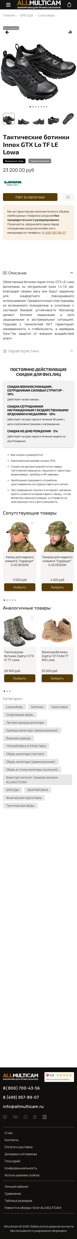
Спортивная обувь (19, 715)
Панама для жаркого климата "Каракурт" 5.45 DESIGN (57, 561)
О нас (9, 1133)
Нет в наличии (30, 197)
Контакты (12, 1140)
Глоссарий (12, 1161)
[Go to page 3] (9, 600)
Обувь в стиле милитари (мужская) (32, 769)
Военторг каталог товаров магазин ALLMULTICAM (32, 779)
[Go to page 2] (7, 600)
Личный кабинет (17, 1186)
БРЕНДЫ (26, 15)
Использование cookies (22, 1175)
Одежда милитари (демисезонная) (32, 730)
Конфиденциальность (21, 1168)
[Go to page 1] (4, 600)
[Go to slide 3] (35, 106)
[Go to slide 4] (38, 106)
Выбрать (19, 587)
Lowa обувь (46, 15)
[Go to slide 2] (33, 106)
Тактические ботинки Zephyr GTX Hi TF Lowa (19, 656)
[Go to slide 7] (46, 106)
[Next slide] (71, 118)
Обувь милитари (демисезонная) (30, 762)
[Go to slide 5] (41, 106)
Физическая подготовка (24, 798)
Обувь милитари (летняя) (25, 754)
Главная (9, 15)
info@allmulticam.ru (23, 1106)
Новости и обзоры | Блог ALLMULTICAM (33, 1208)
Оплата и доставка (19, 1147)
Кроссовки (60, 707)
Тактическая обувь (20, 805)
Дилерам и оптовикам (21, 1154)
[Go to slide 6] (44, 106)
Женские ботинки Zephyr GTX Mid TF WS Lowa (55, 656)
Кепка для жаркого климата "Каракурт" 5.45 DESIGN (19, 561)
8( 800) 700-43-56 (21, 1088)
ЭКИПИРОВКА (37, 790)
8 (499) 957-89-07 (54, 232)
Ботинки (37, 707)
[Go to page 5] (15, 600)
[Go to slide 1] (30, 106)
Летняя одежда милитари (25, 722)
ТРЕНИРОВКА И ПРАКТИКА (26, 746)
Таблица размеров (18, 1200)
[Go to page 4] (12, 600)
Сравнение (13, 1193)
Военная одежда (18, 738)
